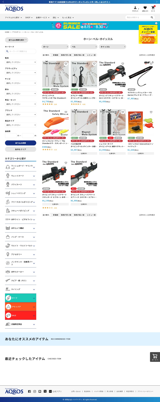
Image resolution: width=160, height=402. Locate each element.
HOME (7, 32)
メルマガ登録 (98, 391)
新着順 (55, 55)
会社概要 (119, 391)
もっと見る (67, 17)
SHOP (27, 17)
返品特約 (87, 391)
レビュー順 (91, 55)
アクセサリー (17, 32)
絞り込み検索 (20, 143)
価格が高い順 (79, 55)
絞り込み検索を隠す (16, 40)
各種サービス (41, 17)
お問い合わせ (76, 391)
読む (54, 17)
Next (157, 2)
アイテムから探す (12, 17)
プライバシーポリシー (145, 391)
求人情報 (110, 391)
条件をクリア (20, 149)
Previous (3, 2)
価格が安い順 (66, 55)
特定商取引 (130, 391)
